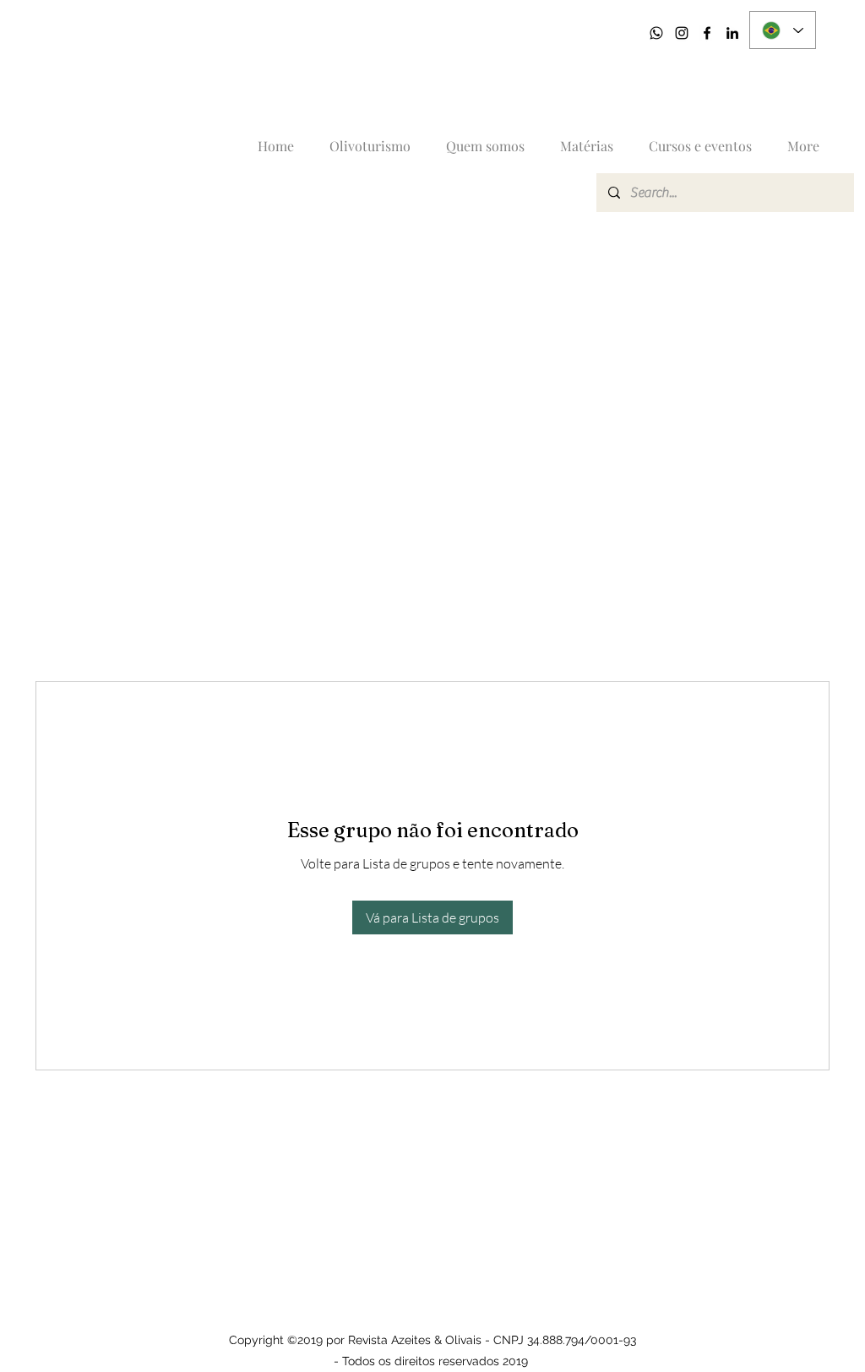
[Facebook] (707, 32)
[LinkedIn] (732, 32)
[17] (656, 32)
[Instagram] (681, 32)
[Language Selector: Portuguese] (782, 30)
